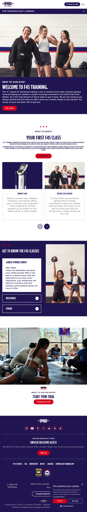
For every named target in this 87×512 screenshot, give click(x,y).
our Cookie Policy (58, 497)
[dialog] (68, 496)
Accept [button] (60, 501)
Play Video (9, 108)
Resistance (11, 298)
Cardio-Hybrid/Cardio (16, 262)
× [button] (82, 484)
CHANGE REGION (43, 494)
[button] (67, 506)
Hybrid (9, 308)
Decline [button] (75, 501)
